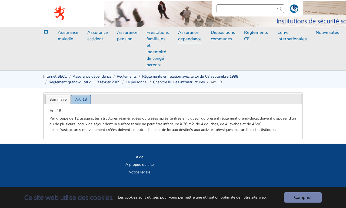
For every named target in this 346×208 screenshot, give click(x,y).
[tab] (58, 99)
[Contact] (293, 9)
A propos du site (139, 164)
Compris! (302, 197)
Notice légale (139, 172)
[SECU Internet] (59, 13)
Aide (139, 157)
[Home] (46, 32)
